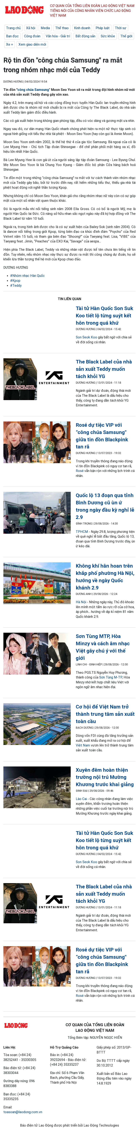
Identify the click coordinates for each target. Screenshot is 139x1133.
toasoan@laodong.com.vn (22, 1112)
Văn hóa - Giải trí (58, 36)
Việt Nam (83, 745)
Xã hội (30, 28)
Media (45, 28)
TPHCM (82, 532)
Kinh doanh (82, 28)
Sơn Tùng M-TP (110, 677)
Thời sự (120, 28)
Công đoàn (32, 36)
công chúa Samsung (33, 90)
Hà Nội (81, 602)
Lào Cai (81, 799)
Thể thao (62, 28)
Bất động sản (85, 36)
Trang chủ (13, 28)
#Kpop (15, 281)
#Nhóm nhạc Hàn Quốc (27, 276)
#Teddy (16, 285)
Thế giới (126, 36)
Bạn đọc (12, 36)
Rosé (80, 471)
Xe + (9, 44)
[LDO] (37, 379)
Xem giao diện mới (32, 44)
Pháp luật (103, 28)
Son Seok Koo (86, 337)
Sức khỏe (108, 36)
